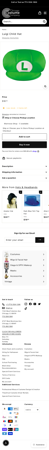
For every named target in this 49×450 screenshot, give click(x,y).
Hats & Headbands (26, 187)
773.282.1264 (7, 326)
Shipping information (12, 172)
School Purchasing (9, 362)
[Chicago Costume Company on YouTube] (35, 304)
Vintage (27, 366)
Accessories (29, 362)
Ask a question (9, 178)
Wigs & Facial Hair (31, 352)
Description (7, 166)
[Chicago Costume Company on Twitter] (39, 304)
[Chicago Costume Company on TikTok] (25, 308)
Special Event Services (11, 371)
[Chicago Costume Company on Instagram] (25, 304)
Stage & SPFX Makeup (33, 356)
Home (4, 29)
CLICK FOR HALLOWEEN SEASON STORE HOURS (11, 333)
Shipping (5, 114)
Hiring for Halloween (10, 352)
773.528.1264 (7, 316)
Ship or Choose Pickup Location (20, 118)
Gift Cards (6, 378)
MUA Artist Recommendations (9, 367)
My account (6, 382)
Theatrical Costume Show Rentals (15, 393)
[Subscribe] (39, 240)
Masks (27, 359)
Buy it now (24, 144)
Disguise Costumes (10, 38)
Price (4, 97)
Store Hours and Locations (12, 349)
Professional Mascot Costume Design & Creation (21, 389)
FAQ (3, 359)
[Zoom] (45, 86)
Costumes (28, 349)
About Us (5, 356)
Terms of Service (8, 375)
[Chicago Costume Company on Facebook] (30, 304)
